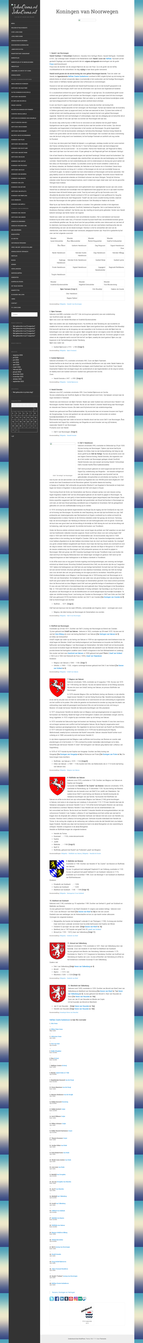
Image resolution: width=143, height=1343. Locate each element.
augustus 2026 (18, 355)
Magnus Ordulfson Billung (59, 1232)
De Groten (14, 238)
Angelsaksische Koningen (19, 83)
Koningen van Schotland (19, 148)
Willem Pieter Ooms (57, 1029)
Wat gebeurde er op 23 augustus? (24, 331)
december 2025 (18, 374)
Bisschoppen (15, 234)
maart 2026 (17, 367)
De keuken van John (17, 294)
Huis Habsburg (16, 200)
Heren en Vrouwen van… (19, 226)
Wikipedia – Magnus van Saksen (69, 770)
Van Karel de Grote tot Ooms (21, 71)
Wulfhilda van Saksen (58, 1225)
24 (17, 426)
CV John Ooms (16, 307)
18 (20, 422)
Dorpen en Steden (17, 281)
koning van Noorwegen (70, 1276)
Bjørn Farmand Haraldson (60, 1269)
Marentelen (15, 58)
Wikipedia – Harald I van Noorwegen (71, 304)
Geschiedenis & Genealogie (20, 45)
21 (32, 422)
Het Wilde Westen (17, 286)
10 (17, 417)
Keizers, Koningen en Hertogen (21, 79)
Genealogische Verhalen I (19, 251)
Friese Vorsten (16, 105)
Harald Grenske (56, 1254)
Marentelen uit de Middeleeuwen (22, 62)
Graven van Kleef (84, 912)
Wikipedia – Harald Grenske (68, 435)
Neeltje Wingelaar (56, 1051)
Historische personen (18, 243)
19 (24, 422)
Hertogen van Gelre (18, 157)
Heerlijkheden (16, 269)
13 (28, 417)
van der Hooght (68, 1094)
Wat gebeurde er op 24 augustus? (24, 328)
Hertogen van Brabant (19, 131)
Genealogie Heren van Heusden (69, 1012)
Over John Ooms (16, 32)
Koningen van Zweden (18, 213)
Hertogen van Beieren (18, 96)
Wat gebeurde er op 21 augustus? (24, 336)
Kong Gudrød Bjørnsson (59, 1261)
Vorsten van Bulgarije (19, 114)
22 (35, 422)
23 (13, 426)
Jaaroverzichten (17, 49)
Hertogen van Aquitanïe (19, 88)
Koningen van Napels (18, 204)
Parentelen (15, 66)
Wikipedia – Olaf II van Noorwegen (70, 615)
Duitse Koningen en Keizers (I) (20, 92)
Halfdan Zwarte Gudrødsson (78, 76)
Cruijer (63, 1109)
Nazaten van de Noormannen (21, 135)
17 (17, 422)
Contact (14, 303)
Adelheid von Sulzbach (58, 1210)
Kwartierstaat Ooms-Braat (20, 53)
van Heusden (60, 1189)
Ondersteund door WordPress (76, 1339)
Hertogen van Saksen (18, 217)
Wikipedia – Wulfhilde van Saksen (71, 853)
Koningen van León (17, 182)
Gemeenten (15, 277)
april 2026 (16, 364)
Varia (13, 299)
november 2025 (18, 376)
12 (24, 417)
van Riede (64, 1145)
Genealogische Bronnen (19, 40)
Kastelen (14, 256)
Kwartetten (15, 290)
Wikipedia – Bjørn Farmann (68, 350)
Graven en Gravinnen (18, 221)
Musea (13, 260)
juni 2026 (16, 360)
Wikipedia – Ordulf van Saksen (69, 672)
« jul (12, 436)
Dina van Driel (55, 1043)
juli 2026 (15, 357)
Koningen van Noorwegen (19, 208)
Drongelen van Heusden (64, 1182)
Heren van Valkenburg (82, 966)
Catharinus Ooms (56, 1036)
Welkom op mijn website (19, 28)
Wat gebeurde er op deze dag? (23, 392)
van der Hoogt (69, 1080)
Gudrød (72, 382)
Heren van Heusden (82, 997)
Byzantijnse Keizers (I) (18, 101)
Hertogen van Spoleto (18, 191)
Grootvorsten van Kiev (19, 122)
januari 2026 (17, 372)
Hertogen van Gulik (17, 170)
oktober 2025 (17, 379)
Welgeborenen (16, 230)
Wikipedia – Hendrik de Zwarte (91, 853)
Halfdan (108, 59)
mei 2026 (16, 362)
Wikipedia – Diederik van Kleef (69, 935)
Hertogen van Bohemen (19, 127)
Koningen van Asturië (18, 187)
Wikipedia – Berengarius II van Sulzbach (72, 893)
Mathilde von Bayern (58, 1218)
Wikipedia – (63, 382)
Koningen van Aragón (18, 178)
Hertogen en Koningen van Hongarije (23, 118)
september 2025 (18, 381)
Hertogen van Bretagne (19, 152)
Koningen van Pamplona (19, 195)
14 (32, 417)
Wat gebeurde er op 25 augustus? (24, 326)
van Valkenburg (62, 1196)
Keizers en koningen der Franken (22, 109)
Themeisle (103, 1339)
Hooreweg (65, 1102)
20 (28, 422)
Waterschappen (16, 273)
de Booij (56, 1058)
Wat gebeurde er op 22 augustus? (24, 333)
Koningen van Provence (19, 165)
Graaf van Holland (115, 653)
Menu (13, 23)
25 (20, 426)
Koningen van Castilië (18, 161)
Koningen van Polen (17, 139)
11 (20, 417)
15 (35, 417)
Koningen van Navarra (18, 174)
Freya (52, 64)
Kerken (13, 264)
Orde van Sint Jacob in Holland (21, 247)
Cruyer (70, 1131)
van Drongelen (61, 1174)
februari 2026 (17, 369)
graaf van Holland (94, 929)
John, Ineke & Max (17, 36)
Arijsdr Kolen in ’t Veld (62, 1073)
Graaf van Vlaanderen (94, 656)
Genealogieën (15, 75)
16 (13, 422)
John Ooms (54, 1023)
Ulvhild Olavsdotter (57, 1240)
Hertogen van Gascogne (19, 144)
